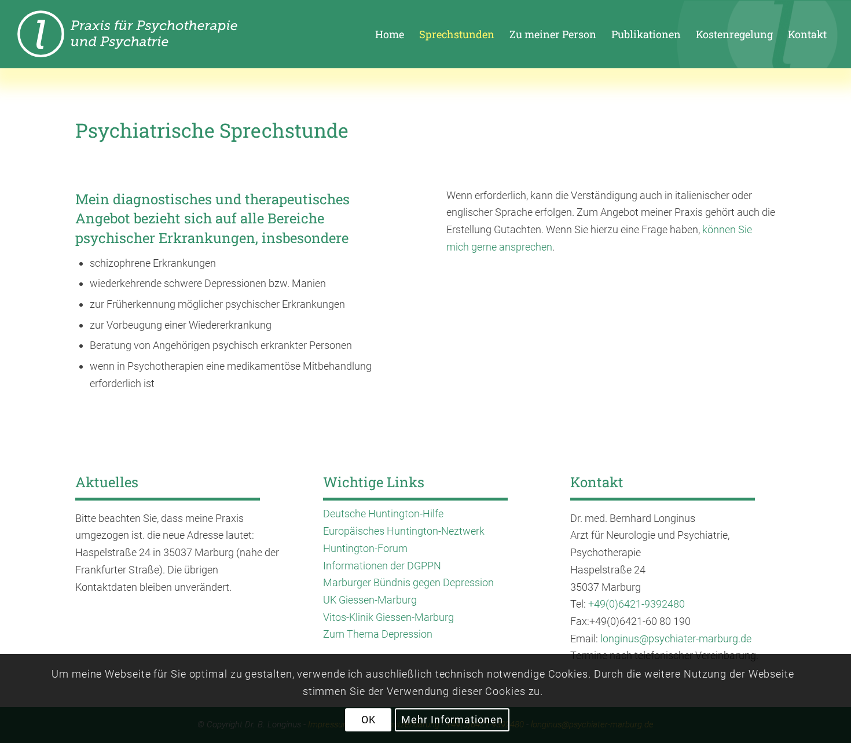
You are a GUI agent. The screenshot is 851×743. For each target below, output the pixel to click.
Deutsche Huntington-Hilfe (383, 513)
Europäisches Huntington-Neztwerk (404, 531)
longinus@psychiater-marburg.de (675, 638)
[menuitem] (390, 34)
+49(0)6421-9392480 (636, 604)
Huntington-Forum (365, 548)
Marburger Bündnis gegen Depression (408, 582)
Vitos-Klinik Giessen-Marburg (388, 617)
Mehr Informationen (451, 719)
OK (368, 719)
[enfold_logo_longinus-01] (148, 34)
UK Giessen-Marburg (370, 600)
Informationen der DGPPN (382, 566)
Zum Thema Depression (377, 634)
